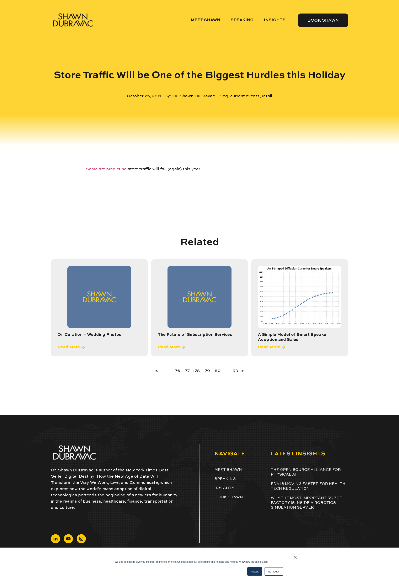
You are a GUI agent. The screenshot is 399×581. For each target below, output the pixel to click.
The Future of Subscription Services (195, 335)
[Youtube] (68, 538)
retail (267, 96)
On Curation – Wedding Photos (89, 335)
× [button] (295, 556)
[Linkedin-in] (55, 538)
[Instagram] (81, 538)
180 (217, 370)
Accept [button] (255, 571)
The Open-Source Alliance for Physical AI (306, 472)
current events (245, 96)
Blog (223, 96)
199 (234, 370)
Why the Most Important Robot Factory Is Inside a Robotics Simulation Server (306, 502)
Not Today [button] (274, 571)
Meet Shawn (205, 20)
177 (186, 370)
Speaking (242, 20)
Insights (275, 20)
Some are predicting (106, 169)
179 (206, 370)
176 (176, 370)
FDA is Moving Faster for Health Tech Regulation (308, 486)
